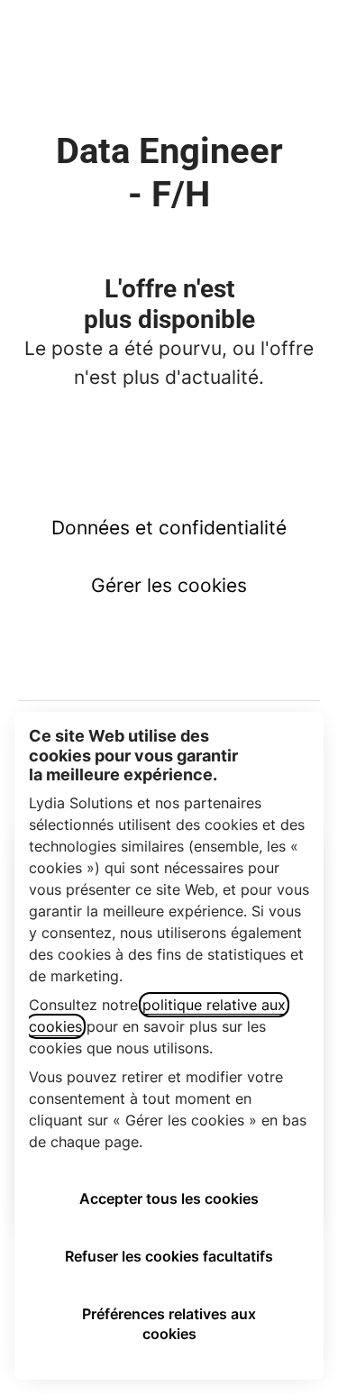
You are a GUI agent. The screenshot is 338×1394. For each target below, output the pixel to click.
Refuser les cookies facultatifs (169, 1256)
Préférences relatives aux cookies (169, 1324)
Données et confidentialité (169, 527)
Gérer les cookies (169, 585)
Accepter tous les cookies (169, 1198)
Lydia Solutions (169, 36)
